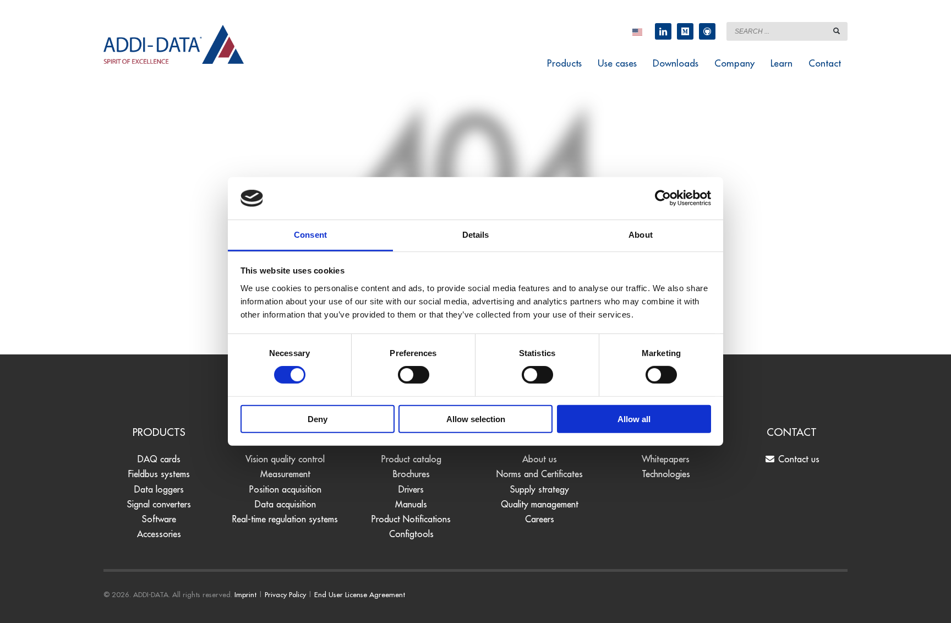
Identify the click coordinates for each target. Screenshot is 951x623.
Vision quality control (285, 458)
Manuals (411, 504)
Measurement (285, 473)
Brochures (411, 473)
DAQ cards (159, 458)
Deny (317, 418)
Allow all (634, 418)
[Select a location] (637, 31)
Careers (539, 518)
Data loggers (159, 489)
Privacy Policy (285, 594)
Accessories (159, 533)
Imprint (245, 594)
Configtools (411, 533)
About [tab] (640, 234)
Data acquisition (285, 504)
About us (539, 458)
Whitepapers (666, 458)
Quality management (539, 504)
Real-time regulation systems (285, 518)
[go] (836, 31)
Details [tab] (475, 234)
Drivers (411, 489)
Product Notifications (411, 518)
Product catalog (411, 458)
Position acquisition (285, 489)
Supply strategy (539, 489)
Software (159, 518)
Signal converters (159, 504)
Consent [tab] (310, 234)
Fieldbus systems (159, 473)
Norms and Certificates (539, 473)
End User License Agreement (359, 594)
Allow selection (475, 418)
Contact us (797, 458)
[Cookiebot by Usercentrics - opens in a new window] (663, 198)
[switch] (413, 375)
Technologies (666, 473)
